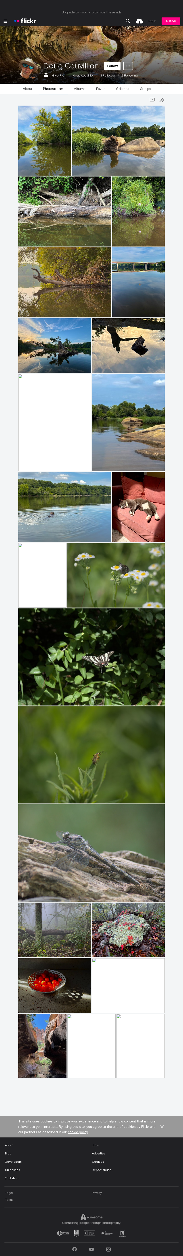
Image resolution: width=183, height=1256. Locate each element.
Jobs (95, 1145)
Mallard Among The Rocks (112, 464)
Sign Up (171, 21)
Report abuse (101, 1170)
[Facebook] (74, 1249)
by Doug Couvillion (30, 172)
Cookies (98, 1162)
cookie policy (78, 1132)
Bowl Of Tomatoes (34, 1006)
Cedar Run (27, 600)
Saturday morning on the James (43, 310)
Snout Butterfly (80, 600)
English (10, 1178)
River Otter (28, 535)
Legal (9, 1193)
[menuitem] (128, 21)
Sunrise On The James (110, 1006)
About (9, 1145)
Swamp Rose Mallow (129, 239)
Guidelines (12, 1170)
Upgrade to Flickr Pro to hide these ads (92, 12)
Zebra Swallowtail (33, 698)
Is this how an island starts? (93, 168)
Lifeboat (26, 464)
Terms (9, 1200)
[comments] (67, 172)
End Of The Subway (83, 1071)
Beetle (24, 796)
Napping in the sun (127, 535)
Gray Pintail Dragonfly (36, 895)
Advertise (98, 1153)
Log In (152, 21)
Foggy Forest (30, 950)
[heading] (25, 21)
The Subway (29, 1071)
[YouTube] (91, 1249)
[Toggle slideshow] (153, 100)
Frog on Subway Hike (133, 1071)
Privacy (97, 1193)
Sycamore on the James (37, 168)
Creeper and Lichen (108, 950)
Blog (8, 1153)
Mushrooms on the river (37, 239)
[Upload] (139, 21)
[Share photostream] (162, 100)
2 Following (129, 75)
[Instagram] (108, 1249)
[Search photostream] (143, 100)
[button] (59, 172)
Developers (13, 1162)
